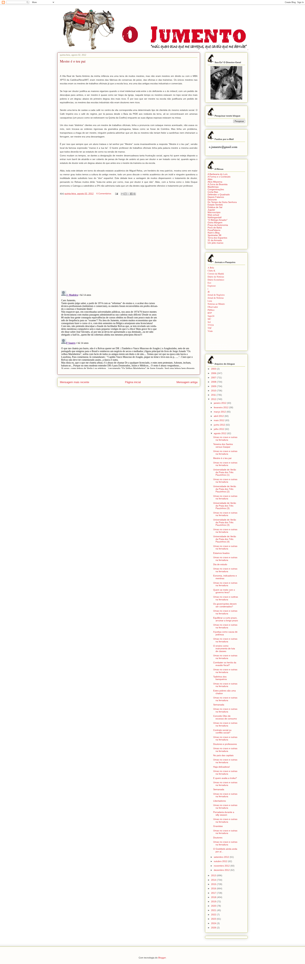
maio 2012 (219, 420)
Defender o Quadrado (219, 194)
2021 (214, 910)
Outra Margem (215, 222)
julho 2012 (219, 429)
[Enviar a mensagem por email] (122, 193)
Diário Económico (216, 279)
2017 (214, 893)
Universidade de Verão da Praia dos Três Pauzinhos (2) (224, 489)
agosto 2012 (220, 433)
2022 (214, 914)
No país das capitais (223, 755)
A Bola (211, 267)
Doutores (217, 837)
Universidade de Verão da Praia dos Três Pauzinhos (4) (224, 539)
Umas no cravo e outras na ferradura (225, 438)
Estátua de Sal (215, 207)
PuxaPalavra (214, 230)
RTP (210, 312)
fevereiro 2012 (221, 407)
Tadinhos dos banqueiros (220, 678)
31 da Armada (215, 240)
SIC (209, 318)
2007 (214, 377)
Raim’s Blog (214, 232)
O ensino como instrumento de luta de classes (224, 648)
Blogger (162, 957)
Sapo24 (211, 315)
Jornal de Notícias (216, 297)
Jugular (211, 209)
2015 (214, 884)
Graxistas (218, 826)
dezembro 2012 (222, 870)
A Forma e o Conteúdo (219, 176)
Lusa (210, 300)
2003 (214, 369)
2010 (214, 390)
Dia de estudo (220, 564)
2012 (214, 399)
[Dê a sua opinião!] (125, 193)
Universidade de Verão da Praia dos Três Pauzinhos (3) (224, 506)
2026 (214, 927)
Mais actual (213, 215)
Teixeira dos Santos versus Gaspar (223, 445)
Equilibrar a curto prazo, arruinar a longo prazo (225, 619)
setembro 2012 (222, 857)
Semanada (218, 704)
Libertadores (219, 801)
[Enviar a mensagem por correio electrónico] (116, 193)
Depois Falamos (216, 197)
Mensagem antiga (186, 382)
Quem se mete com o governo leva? (224, 591)
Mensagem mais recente (74, 382)
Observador (213, 306)
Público (211, 309)
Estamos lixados (221, 553)
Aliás (210, 179)
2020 (214, 906)
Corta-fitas (213, 192)
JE (209, 291)
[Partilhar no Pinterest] (134, 193)
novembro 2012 (222, 865)
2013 (214, 875)
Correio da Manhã (216, 273)
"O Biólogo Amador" (217, 220)
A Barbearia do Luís (217, 174)
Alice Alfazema (215, 181)
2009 (214, 386)
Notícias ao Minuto (216, 303)
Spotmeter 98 (214, 235)
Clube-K (211, 270)
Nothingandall (214, 217)
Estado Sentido (215, 204)
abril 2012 (219, 416)
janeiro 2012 (220, 403)
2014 (214, 880)
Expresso (212, 285)
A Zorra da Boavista (217, 184)
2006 (214, 373)
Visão (210, 331)
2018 (214, 897)
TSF (210, 327)
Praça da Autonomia (218, 225)
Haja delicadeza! (221, 767)
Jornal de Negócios (216, 294)
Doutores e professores (225, 744)
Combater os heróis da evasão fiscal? (224, 663)
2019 (214, 901)
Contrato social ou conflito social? (222, 731)
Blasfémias (213, 187)
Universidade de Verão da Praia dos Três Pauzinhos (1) (224, 472)
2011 (214, 395)
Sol (209, 321)
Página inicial (133, 382)
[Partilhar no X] (128, 193)
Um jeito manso (215, 243)
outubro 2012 (221, 861)
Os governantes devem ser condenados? (225, 605)
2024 (214, 923)
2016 (214, 888)
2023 (214, 919)
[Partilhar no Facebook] (131, 193)
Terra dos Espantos (217, 237)
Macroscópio (214, 212)
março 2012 (220, 411)
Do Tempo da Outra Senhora (222, 202)
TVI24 (211, 324)
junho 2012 (220, 424)
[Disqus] (128, 244)
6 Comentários (103, 193)
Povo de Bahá (215, 227)
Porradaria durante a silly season (223, 813)
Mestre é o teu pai (222, 458)
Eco (209, 282)
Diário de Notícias (216, 276)
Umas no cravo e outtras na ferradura (225, 598)
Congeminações (216, 189)
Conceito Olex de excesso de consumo (225, 717)
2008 (214, 382)
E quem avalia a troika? (225, 778)
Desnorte (212, 199)
